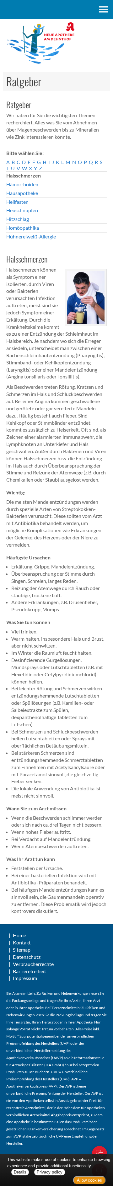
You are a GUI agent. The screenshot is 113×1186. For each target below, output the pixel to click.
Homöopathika (22, 228)
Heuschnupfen (22, 210)
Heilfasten (17, 202)
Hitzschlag (17, 219)
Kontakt (22, 942)
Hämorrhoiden (22, 184)
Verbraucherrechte (33, 964)
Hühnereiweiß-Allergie (31, 236)
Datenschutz (26, 957)
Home (19, 935)
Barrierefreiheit (29, 971)
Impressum (25, 978)
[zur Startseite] (56, 43)
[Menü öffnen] (103, 9)
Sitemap (21, 950)
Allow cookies (89, 1180)
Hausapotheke (22, 193)
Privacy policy (49, 1172)
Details (20, 1172)
